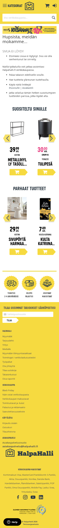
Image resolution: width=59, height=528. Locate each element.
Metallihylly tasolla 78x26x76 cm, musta (17, 166)
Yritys (5, 344)
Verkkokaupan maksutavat (15, 398)
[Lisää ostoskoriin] (17, 172)
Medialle (6, 349)
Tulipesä (45, 163)
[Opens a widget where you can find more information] (12, 522)
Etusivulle (14, 87)
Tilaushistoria (8, 431)
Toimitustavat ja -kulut (13, 403)
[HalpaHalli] (29, 6)
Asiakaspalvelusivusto (14, 442)
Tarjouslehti (8, 340)
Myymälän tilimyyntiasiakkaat (17, 353)
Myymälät (7, 336)
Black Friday (8, 390)
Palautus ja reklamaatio (13, 407)
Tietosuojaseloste (31, 524)
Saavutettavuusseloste (13, 411)
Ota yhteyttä (8, 366)
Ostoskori (7, 427)
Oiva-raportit (8, 378)
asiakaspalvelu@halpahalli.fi (20, 446)
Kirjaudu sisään (9, 423)
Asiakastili (27, 87)
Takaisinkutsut (9, 374)
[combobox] (29, 18)
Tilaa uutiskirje (9, 370)
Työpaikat (7, 361)
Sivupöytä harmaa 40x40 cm (17, 243)
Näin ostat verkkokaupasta (15, 394)
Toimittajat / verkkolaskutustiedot (19, 357)
